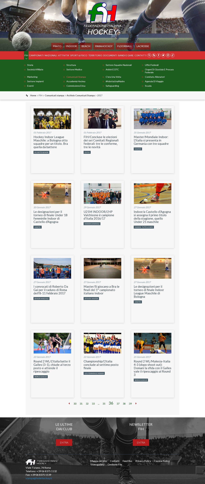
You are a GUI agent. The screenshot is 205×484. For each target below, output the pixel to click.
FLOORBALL (124, 46)
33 (93, 403)
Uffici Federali (152, 65)
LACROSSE (142, 46)
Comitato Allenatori (155, 76)
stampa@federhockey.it (39, 478)
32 (87, 403)
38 (124, 403)
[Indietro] (69, 403)
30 (75, 403)
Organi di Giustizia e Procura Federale (159, 71)
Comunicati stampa (76, 76)
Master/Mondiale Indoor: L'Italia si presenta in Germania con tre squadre (151, 140)
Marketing (32, 76)
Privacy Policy (143, 460)
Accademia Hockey (75, 81)
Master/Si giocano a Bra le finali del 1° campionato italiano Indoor (101, 290)
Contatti (141, 55)
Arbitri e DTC (112, 69)
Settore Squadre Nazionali (119, 65)
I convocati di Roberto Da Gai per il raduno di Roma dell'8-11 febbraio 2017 (50, 290)
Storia (30, 65)
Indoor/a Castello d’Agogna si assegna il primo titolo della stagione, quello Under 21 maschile (152, 217)
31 (81, 403)
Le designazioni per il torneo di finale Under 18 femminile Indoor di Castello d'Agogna (50, 217)
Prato (57, 46)
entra (64, 442)
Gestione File (115, 464)
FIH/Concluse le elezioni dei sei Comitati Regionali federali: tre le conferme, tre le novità (101, 142)
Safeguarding (112, 85)
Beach (86, 46)
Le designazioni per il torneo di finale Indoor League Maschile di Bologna (149, 291)
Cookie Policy (162, 460)
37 (118, 403)
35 (103, 403)
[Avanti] (136, 403)
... (98, 403)
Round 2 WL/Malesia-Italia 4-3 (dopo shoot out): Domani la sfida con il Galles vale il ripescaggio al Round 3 (152, 368)
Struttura (71, 65)
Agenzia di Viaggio (154, 81)
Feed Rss (127, 460)
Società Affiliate (35, 69)
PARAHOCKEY (103, 46)
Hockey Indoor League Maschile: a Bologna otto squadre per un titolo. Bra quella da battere (50, 142)
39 (130, 403)
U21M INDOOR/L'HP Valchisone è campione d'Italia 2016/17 (99, 215)
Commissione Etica (75, 85)
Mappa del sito (98, 460)
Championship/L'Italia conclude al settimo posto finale (101, 364)
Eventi (30, 85)
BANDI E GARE (126, 55)
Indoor (71, 46)
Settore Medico (74, 69)
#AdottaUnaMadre (115, 81)
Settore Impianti (35, 81)
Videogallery (97, 464)
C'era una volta (113, 76)
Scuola (148, 85)
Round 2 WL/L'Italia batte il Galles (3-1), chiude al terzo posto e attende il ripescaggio (52, 366)
